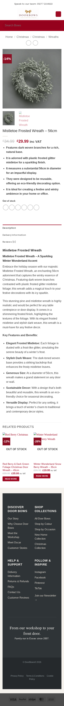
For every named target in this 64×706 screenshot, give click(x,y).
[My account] (51, 14)
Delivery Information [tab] (14, 234)
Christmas (23, 36)
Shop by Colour (43, 523)
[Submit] (57, 25)
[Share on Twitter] (18, 207)
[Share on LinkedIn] (36, 207)
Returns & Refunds (18, 581)
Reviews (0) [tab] (9, 241)
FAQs (11, 586)
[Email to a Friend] (24, 207)
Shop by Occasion (45, 529)
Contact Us (14, 592)
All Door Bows (43, 518)
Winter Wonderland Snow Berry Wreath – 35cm (47, 465)
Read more (11, 479)
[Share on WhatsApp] (6, 207)
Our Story (13, 518)
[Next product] (28, 43)
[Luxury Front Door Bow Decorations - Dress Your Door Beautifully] (28, 14)
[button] (5, 14)
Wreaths (53, 36)
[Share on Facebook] (12, 207)
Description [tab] (9, 227)
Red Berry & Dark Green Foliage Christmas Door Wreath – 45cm (16, 467)
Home (9, 36)
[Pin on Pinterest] (30, 207)
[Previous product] (35, 43)
